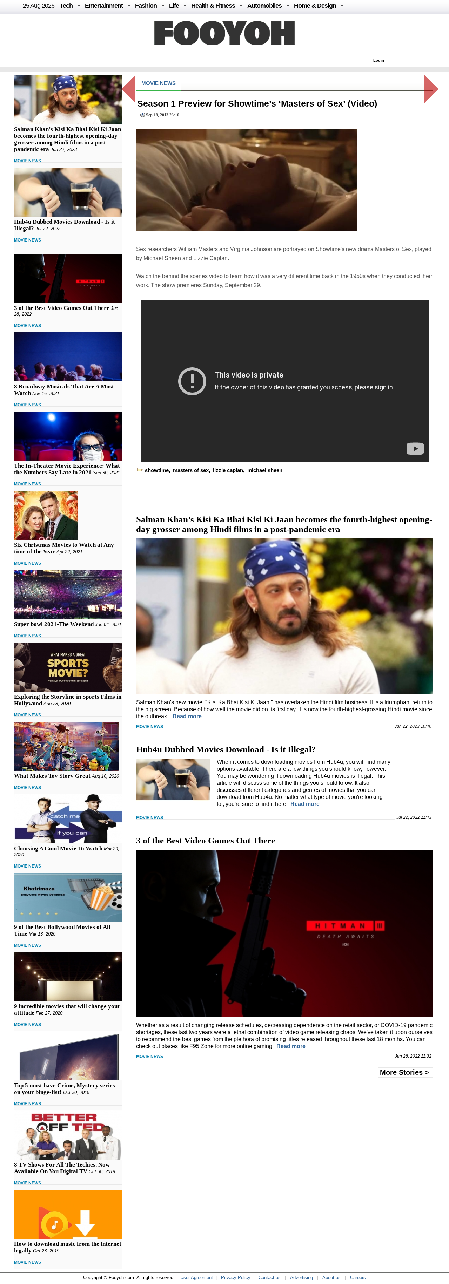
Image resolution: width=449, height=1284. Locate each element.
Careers (358, 1277)
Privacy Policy (235, 1277)
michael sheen (264, 470)
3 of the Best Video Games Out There (61, 308)
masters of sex (191, 470)
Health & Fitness (213, 5)
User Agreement (196, 1277)
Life (174, 5)
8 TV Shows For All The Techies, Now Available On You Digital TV (62, 1168)
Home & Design (315, 5)
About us (331, 1277)
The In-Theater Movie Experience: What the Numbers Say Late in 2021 (67, 469)
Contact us (270, 1277)
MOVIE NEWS (27, 160)
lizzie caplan (228, 470)
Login (378, 60)
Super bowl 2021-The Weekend (54, 624)
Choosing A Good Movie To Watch (58, 848)
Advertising (301, 1277)
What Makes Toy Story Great (52, 776)
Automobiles (264, 5)
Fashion (146, 5)
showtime (157, 470)
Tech (66, 5)
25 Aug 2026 (38, 5)
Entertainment (104, 5)
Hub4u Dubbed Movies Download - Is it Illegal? (226, 749)
